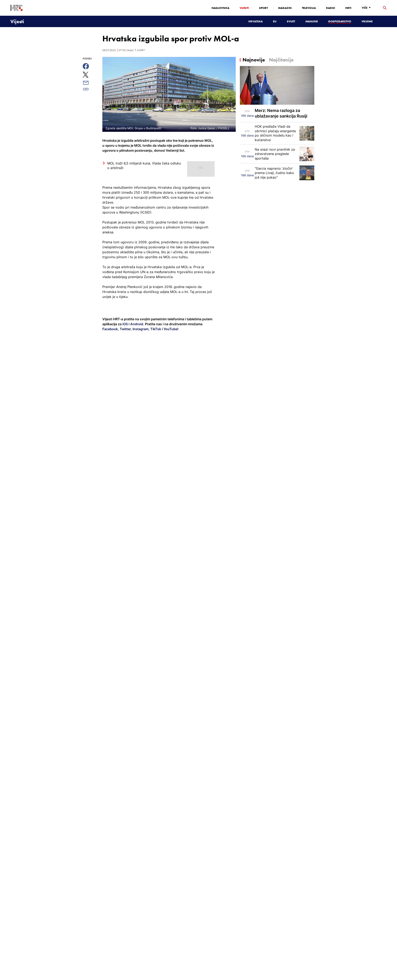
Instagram (140, 329)
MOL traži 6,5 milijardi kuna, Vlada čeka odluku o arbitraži (144, 165)
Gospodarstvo (339, 21)
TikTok (155, 329)
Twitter (125, 329)
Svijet (291, 21)
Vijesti (244, 8)
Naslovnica (220, 8)
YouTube (170, 329)
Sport (263, 8)
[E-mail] (90, 83)
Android (136, 324)
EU (274, 21)
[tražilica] (385, 8)
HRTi (348, 8)
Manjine (311, 21)
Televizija (309, 8)
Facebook (110, 329)
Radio (330, 8)
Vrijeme (367, 21)
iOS (125, 324)
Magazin (285, 8)
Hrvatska (255, 21)
